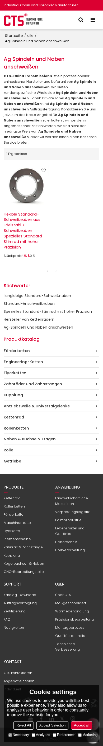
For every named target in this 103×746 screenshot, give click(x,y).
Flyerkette (12, 531)
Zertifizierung (15, 611)
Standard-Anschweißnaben (29, 303)
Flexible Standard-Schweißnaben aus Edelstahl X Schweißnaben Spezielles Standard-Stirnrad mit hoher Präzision (24, 231)
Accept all (81, 725)
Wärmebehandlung (72, 611)
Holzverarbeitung (70, 550)
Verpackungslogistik (72, 512)
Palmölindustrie (68, 520)
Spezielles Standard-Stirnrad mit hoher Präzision (48, 311)
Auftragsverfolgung (20, 603)
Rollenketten (14, 506)
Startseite (14, 35)
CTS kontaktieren (18, 673)
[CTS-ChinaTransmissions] (23, 19)
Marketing (89, 735)
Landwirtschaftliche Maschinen (71, 501)
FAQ (7, 619)
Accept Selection (52, 725)
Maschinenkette (17, 522)
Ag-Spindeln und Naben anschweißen (38, 327)
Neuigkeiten (14, 627)
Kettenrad (12, 498)
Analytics (43, 735)
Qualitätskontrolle (70, 635)
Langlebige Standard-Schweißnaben (37, 295)
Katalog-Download (20, 595)
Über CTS (63, 595)
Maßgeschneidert (70, 603)
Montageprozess (70, 627)
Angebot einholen (19, 681)
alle (30, 35)
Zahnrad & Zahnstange (23, 547)
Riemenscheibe (17, 539)
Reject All (23, 725)
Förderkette (14, 514)
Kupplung (12, 555)
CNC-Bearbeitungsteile (24, 571)
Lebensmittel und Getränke (70, 531)
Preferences (66, 735)
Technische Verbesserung (67, 647)
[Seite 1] (47, 271)
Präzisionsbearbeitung (74, 619)
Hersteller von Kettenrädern (29, 319)
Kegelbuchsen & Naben (24, 563)
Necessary (21, 735)
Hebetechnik (66, 542)
